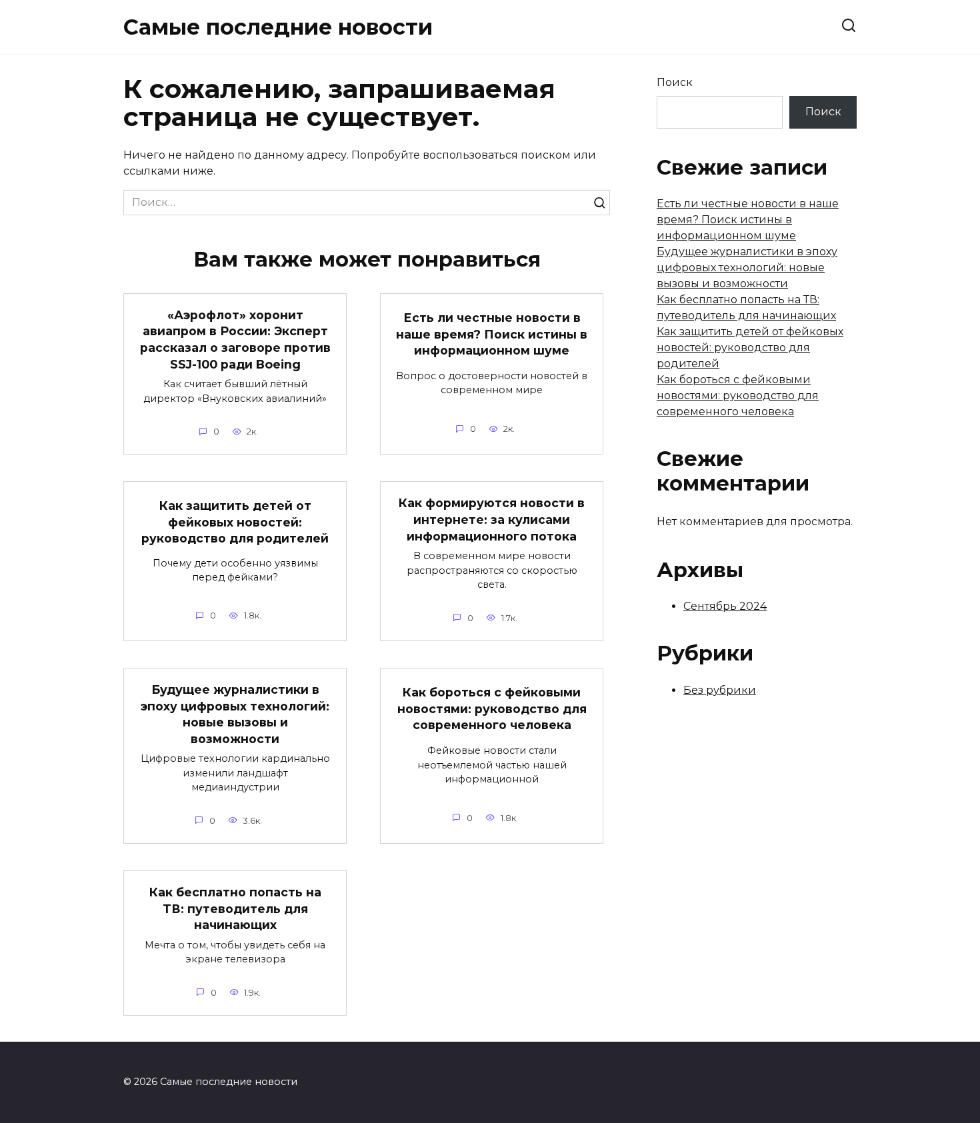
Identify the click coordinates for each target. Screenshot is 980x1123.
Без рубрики (719, 690)
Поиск (675, 82)
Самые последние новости (278, 27)
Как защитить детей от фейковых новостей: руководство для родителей (235, 522)
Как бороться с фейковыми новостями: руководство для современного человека (492, 708)
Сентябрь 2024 (725, 606)
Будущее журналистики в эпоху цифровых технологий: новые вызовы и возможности (235, 714)
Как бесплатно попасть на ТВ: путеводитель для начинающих (235, 908)
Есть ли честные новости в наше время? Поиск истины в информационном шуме (491, 334)
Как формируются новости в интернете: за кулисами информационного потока (492, 519)
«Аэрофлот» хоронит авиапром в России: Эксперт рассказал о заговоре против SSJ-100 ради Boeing (235, 339)
